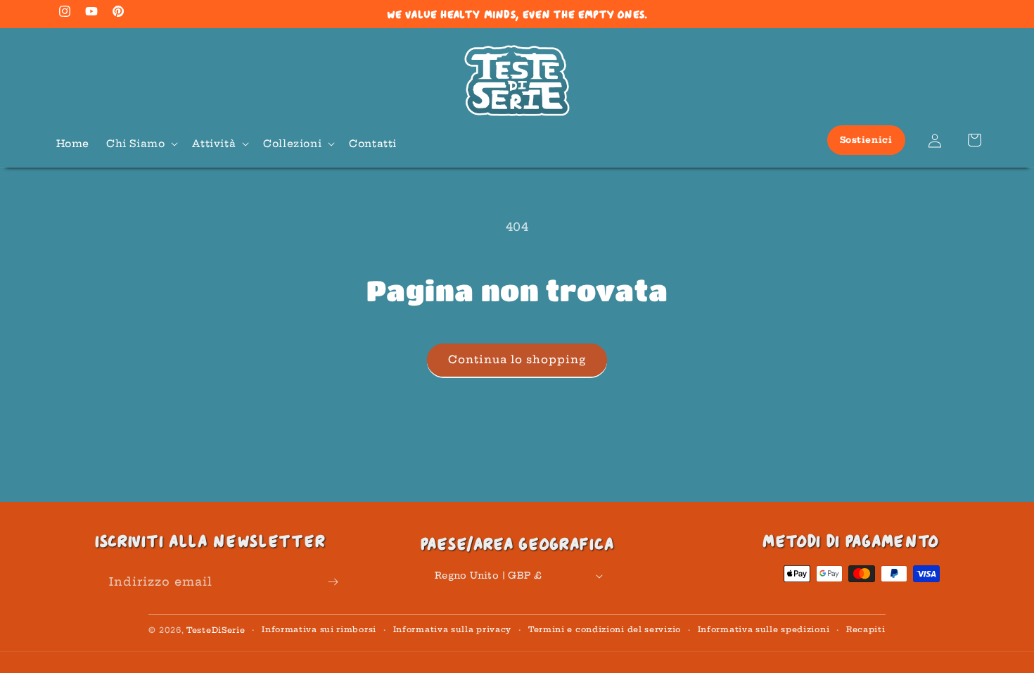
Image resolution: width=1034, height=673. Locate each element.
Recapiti (866, 629)
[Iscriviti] (332, 582)
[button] (141, 143)
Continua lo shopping (517, 359)
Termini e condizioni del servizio (604, 629)
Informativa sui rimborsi (319, 629)
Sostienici (866, 139)
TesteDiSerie (215, 630)
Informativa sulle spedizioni (764, 629)
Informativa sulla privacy (452, 629)
